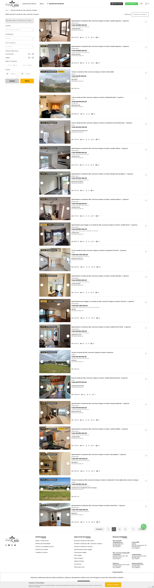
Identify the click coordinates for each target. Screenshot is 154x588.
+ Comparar (144, 39)
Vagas (7, 58)
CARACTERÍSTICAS (11, 51)
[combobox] (140, 14)
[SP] (146, 4)
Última (141, 529)
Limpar (12, 81)
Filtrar (27, 81)
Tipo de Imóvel (10, 43)
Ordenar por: (128, 14)
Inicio (7, 10)
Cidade (8, 26)
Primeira (99, 529)
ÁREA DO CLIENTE (118, 3)
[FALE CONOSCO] (143, 526)
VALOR (7, 70)
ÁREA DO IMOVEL (11, 61)
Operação (9, 34)
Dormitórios (9, 54)
